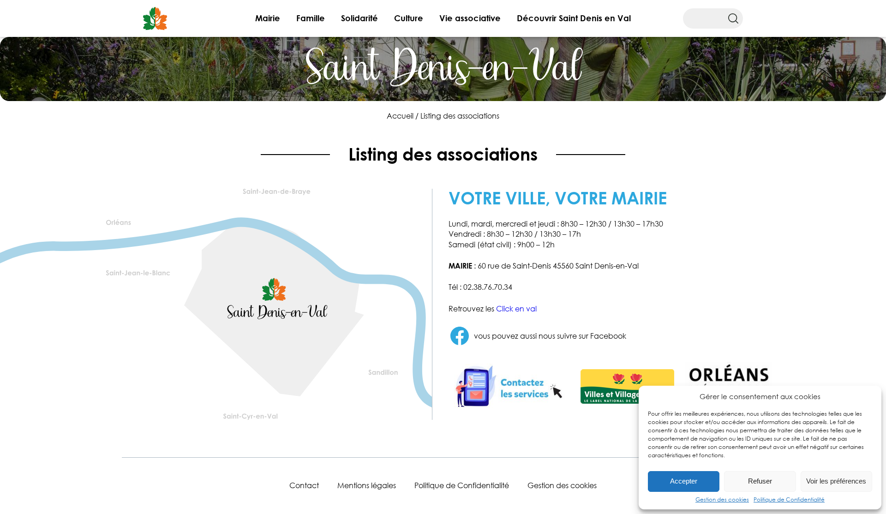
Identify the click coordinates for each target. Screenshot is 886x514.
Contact (304, 485)
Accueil (400, 115)
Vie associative (470, 18)
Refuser (760, 481)
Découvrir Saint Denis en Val (574, 18)
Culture (408, 18)
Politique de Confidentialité (789, 499)
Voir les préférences (836, 481)
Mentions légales (366, 485)
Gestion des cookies (722, 499)
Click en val (516, 308)
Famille (310, 18)
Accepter (683, 481)
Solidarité (359, 18)
